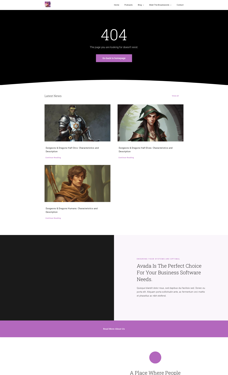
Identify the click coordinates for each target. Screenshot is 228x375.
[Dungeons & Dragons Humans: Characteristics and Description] (77, 183)
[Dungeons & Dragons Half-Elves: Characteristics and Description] (150, 122)
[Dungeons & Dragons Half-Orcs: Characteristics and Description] (77, 122)
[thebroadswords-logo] (47, 2)
